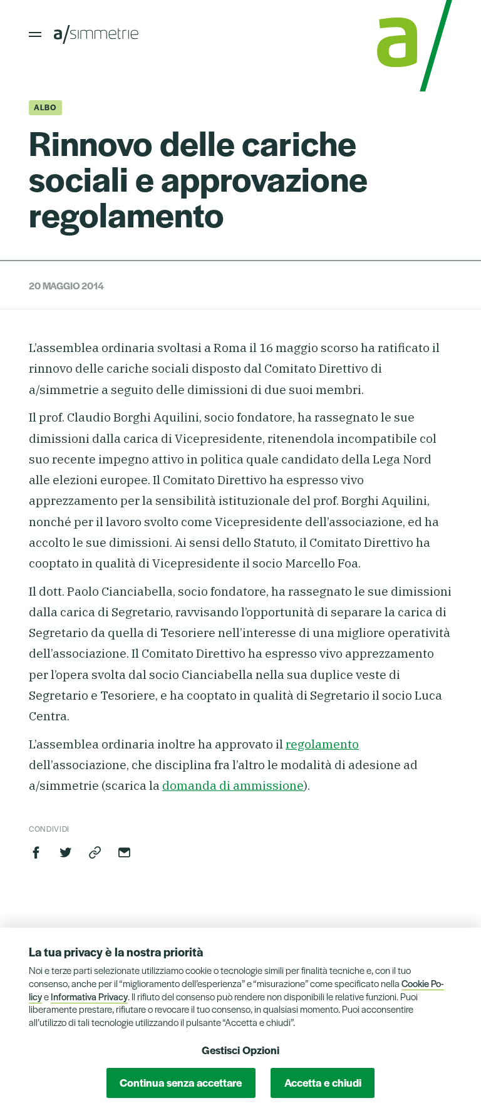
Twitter (65, 852)
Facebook (36, 852)
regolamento (322, 744)
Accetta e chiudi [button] (322, 1082)
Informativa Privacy (89, 996)
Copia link (95, 852)
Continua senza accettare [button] (181, 1082)
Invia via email (124, 852)
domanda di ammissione (233, 785)
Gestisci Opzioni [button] (240, 1049)
